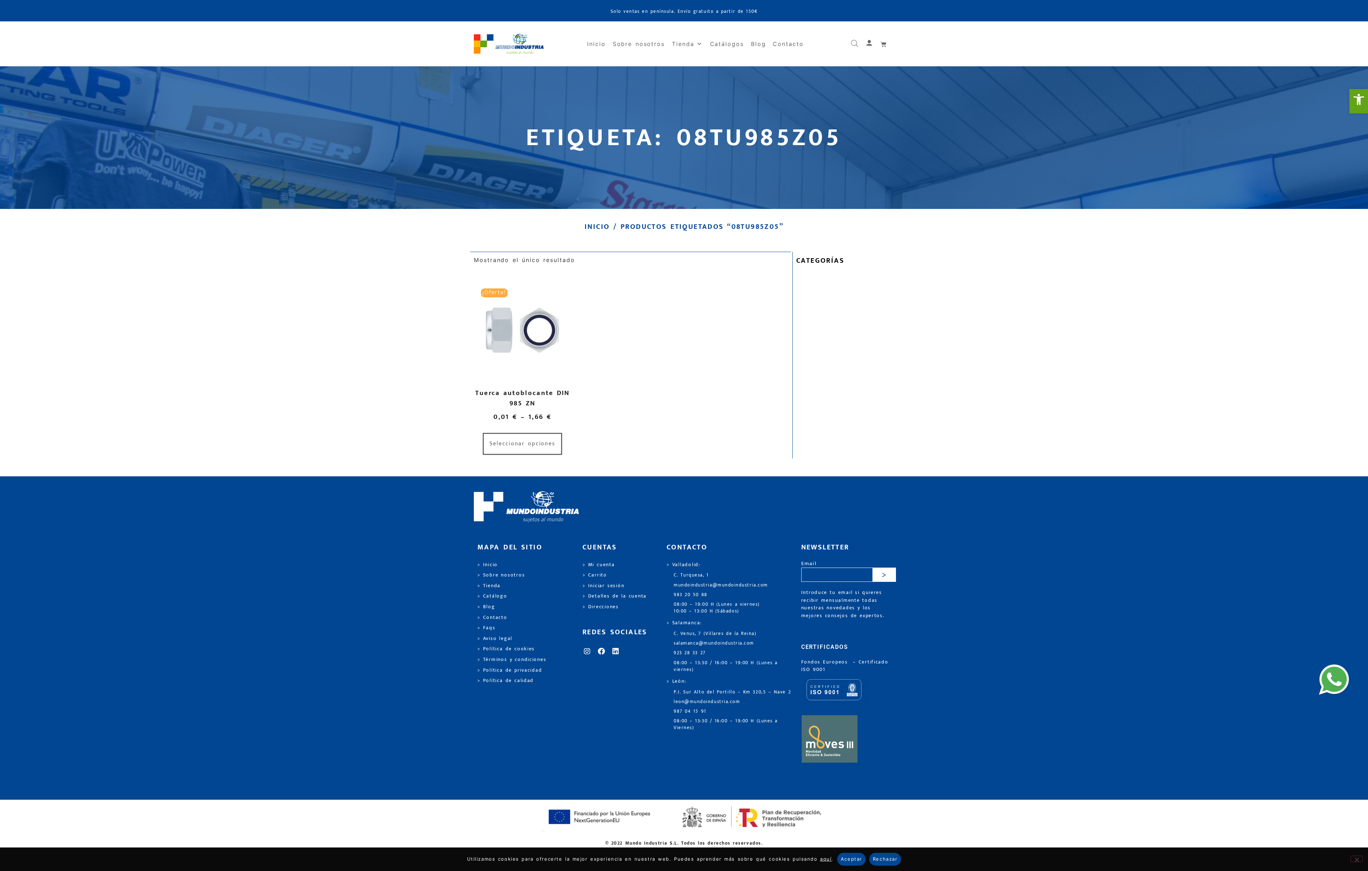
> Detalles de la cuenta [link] (614, 596)
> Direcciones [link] (600, 607)
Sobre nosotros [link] (639, 43)
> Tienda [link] (489, 585)
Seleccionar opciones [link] (522, 444)
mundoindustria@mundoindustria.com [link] (721, 585)
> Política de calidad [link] (505, 680)
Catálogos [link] (727, 43)
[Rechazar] (1357, 859)
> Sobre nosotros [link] (501, 575)
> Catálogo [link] (492, 596)
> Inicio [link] (487, 564)
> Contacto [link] (492, 617)
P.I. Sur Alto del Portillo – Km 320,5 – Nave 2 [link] (732, 692)
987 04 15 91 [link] (690, 711)
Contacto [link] (788, 43)
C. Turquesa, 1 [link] (691, 575)
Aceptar (851, 859)
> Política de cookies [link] (506, 649)
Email (809, 564)
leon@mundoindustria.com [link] (707, 702)
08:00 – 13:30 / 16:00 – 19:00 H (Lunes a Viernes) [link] (726, 724)
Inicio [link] (596, 43)
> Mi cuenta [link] (598, 564)
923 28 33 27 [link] (690, 653)
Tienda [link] (683, 43)
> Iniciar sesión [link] (603, 585)
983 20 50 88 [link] (691, 595)
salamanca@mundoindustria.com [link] (714, 643)
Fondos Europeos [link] (825, 662)
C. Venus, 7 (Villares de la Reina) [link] (715, 633)
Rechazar (885, 859)
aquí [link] (825, 859)
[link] (1358, 101)
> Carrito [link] (594, 575)
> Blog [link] (486, 607)
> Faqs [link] (486, 628)
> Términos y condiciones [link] (511, 659)
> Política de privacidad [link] (509, 670)
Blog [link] (758, 43)
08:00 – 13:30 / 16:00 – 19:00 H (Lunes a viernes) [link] (726, 666)
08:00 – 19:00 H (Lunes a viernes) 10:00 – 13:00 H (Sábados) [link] (717, 608)
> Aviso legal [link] (494, 638)
